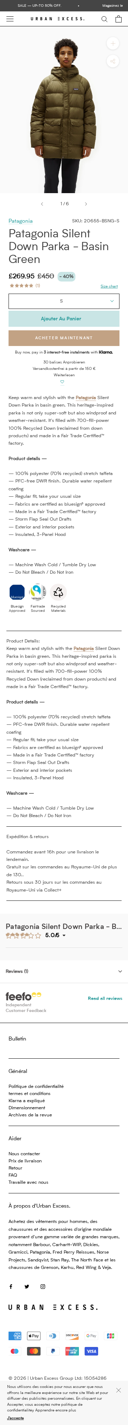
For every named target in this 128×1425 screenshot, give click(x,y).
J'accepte (15, 1418)
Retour (15, 1168)
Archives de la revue (30, 1115)
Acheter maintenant (64, 338)
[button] (62, 382)
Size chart (109, 287)
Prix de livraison (25, 1161)
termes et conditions (29, 1093)
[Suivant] (86, 204)
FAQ (13, 1175)
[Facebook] (11, 1286)
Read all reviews (105, 998)
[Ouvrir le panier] (119, 18)
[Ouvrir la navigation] (10, 18)
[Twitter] (27, 1286)
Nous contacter (24, 1154)
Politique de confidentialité (36, 1086)
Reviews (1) (17, 971)
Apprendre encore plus (55, 1411)
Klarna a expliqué (27, 1101)
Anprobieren (74, 363)
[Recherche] (104, 19)
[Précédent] (42, 204)
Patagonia (21, 221)
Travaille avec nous (28, 1182)
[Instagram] (43, 1286)
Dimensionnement (27, 1108)
